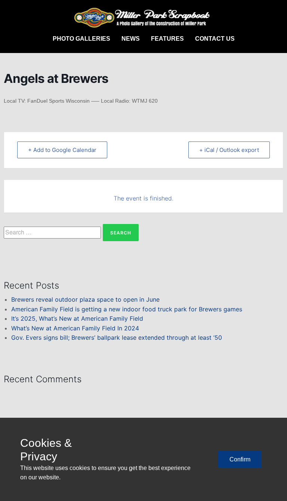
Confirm (239, 459)
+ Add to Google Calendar (62, 149)
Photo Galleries (81, 38)
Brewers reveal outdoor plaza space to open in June (85, 299)
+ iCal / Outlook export (229, 149)
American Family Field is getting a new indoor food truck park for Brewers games (126, 309)
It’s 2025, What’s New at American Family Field (77, 318)
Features (167, 38)
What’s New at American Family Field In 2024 (75, 328)
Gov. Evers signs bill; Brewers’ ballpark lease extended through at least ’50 (116, 337)
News (130, 38)
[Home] (143, 18)
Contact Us (215, 38)
